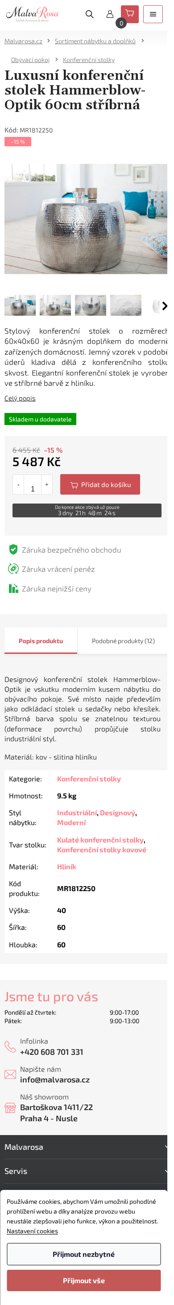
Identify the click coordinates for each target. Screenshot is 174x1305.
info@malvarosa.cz (55, 1079)
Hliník (66, 866)
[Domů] (26, 41)
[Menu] (153, 14)
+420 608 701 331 (51, 1052)
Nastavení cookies (32, 1231)
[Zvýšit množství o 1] (46, 484)
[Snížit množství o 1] (18, 484)
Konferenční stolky (89, 778)
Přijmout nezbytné (84, 1254)
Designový (117, 812)
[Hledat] (90, 14)
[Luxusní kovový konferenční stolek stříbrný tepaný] (87, 218)
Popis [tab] (27, 640)
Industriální (77, 812)
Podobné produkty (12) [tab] (123, 640)
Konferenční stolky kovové (101, 849)
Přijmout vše (84, 1280)
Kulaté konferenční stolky (100, 839)
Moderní (71, 822)
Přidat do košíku (100, 484)
